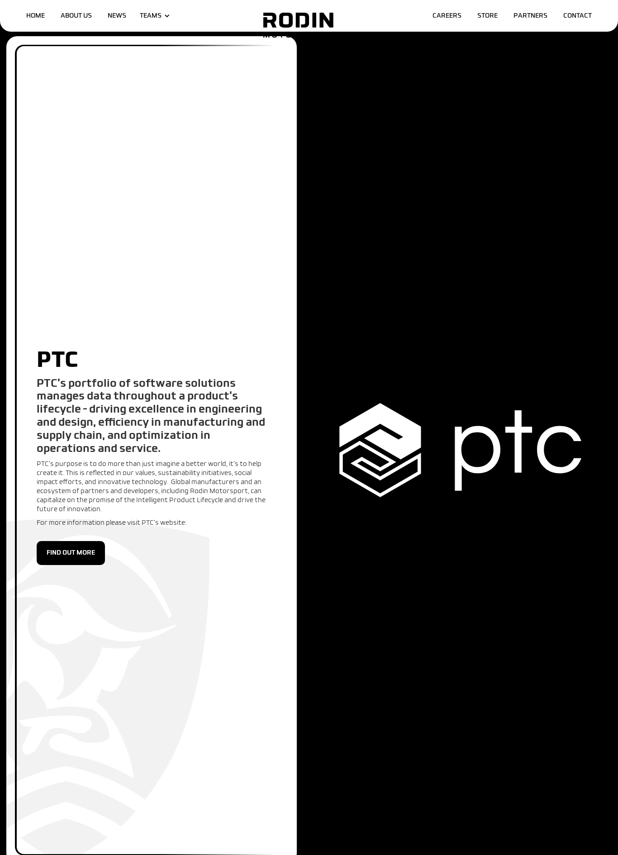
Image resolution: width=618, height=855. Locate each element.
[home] (298, 25)
